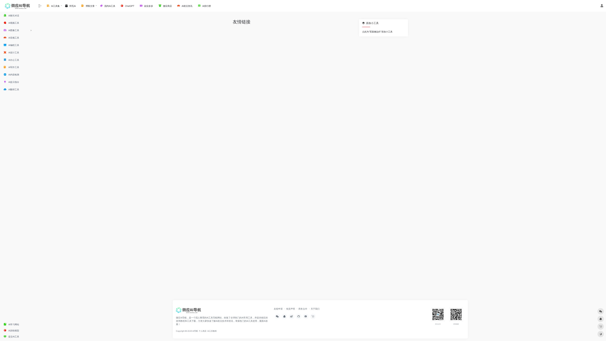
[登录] (601, 6)
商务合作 (302, 308)
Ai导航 (195, 331)
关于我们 (315, 308)
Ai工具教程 (212, 331)
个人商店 (202, 331)
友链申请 (278, 308)
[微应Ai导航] (188, 311)
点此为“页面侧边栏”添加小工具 (377, 31)
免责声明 (290, 308)
